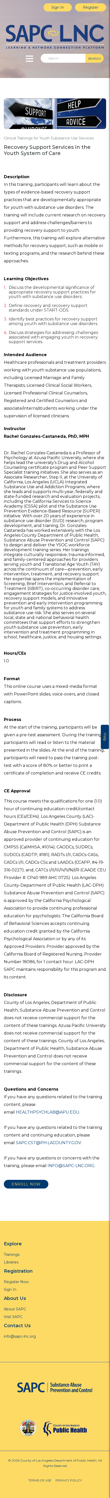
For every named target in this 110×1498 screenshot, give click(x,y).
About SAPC (15, 1309)
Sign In (57, 7)
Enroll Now (26, 1184)
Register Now (16, 1282)
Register (90, 7)
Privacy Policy (69, 1480)
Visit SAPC (13, 1316)
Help (105, 737)
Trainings (11, 1254)
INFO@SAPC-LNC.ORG (71, 1165)
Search (94, 58)
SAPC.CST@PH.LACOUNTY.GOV (48, 1142)
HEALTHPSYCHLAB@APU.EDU (47, 1112)
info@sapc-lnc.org (20, 1336)
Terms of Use (39, 1480)
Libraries (11, 1262)
